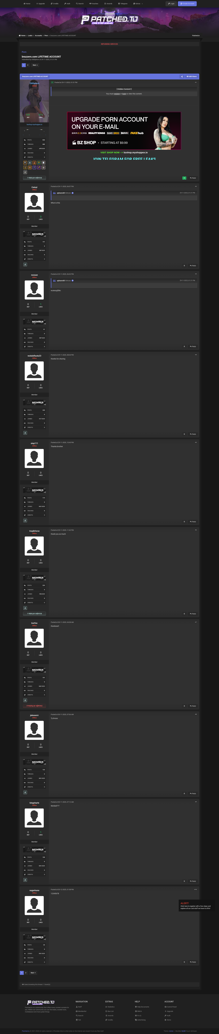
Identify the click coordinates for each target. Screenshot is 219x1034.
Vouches (94, 4)
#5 (196, 442)
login (124, 94)
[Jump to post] (73, 193)
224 (44, 585)
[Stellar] (39, 167)
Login (172, 4)
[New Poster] (30, 162)
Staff (80, 1007)
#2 (196, 186)
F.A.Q (139, 1016)
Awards (109, 4)
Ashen (171, 1031)
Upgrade (41, 4)
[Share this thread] (181, 76)
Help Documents (143, 1007)
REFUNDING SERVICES (109, 44)
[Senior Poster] (34, 167)
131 (44, 677)
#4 (196, 355)
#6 (196, 530)
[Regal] (25, 172)
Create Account (188, 4)
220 (44, 410)
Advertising (141, 1020)
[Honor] (25, 167)
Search (81, 4)
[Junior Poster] (43, 162)
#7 (196, 622)
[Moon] (43, 167)
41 (44, 329)
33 (44, 945)
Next (35, 65)
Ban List (110, 1011)
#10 (195, 889)
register (117, 94)
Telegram (123, 4)
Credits (55, 4)
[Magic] (30, 167)
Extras (138, 4)
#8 (196, 714)
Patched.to (196, 35)
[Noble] (34, 162)
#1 (196, 82)
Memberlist (82, 1011)
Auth (68, 4)
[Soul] (39, 162)
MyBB (183, 1031)
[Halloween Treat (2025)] (25, 162)
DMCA (139, 1011)
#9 (196, 802)
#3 (196, 274)
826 (44, 140)
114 (44, 498)
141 (44, 241)
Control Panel (172, 1007)
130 (44, 857)
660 (44, 144)
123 (44, 769)
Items (169, 1020)
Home (28, 4)
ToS (79, 1020)
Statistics (111, 1007)
